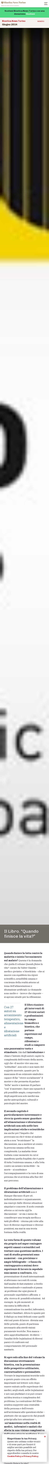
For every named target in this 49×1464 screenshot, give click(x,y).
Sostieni (30, 14)
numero (41, 21)
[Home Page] (13, 3)
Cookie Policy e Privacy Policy (22, 1456)
